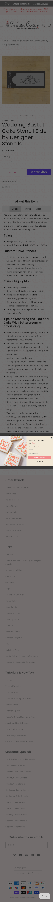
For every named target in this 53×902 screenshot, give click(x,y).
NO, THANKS (40, 461)
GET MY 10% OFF (39, 457)
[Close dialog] (51, 437)
